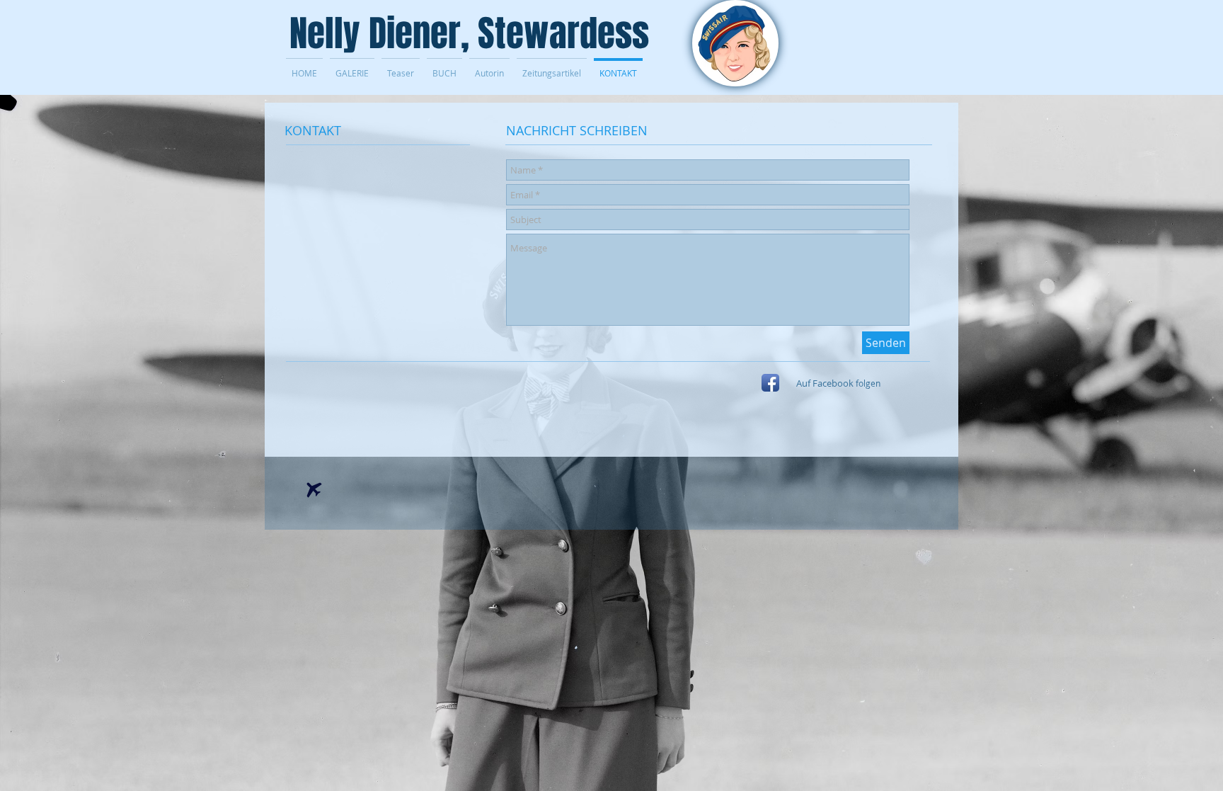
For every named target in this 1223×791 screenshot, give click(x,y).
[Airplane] (314, 490)
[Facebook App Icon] (770, 383)
